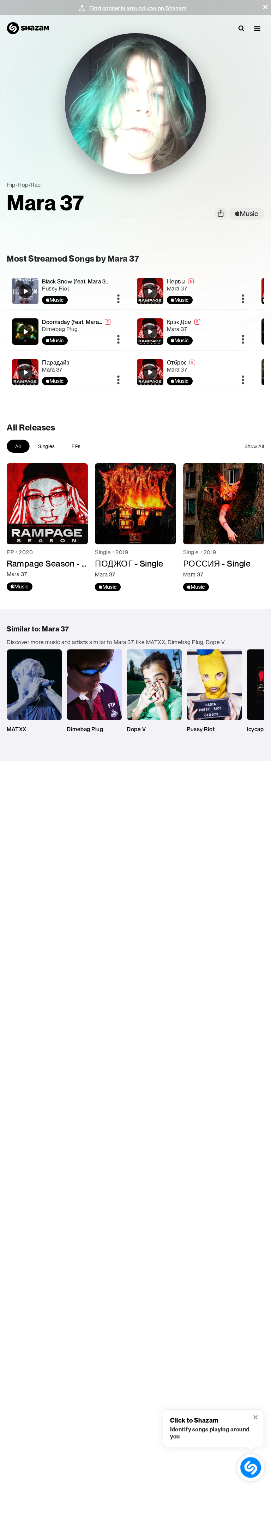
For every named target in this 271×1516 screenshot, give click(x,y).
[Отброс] (189, 372)
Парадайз (55, 362)
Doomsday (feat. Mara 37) (75, 321)
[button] (265, 7)
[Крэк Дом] (189, 331)
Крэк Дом (179, 321)
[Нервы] (189, 291)
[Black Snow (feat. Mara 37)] (64, 291)
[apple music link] (246, 214)
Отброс (177, 362)
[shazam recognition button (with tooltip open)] (250, 1467)
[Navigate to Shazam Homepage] (28, 28)
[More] (118, 299)
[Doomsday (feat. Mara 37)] (64, 331)
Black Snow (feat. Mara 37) (76, 281)
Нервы (176, 281)
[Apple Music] (19, 586)
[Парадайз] (64, 372)
